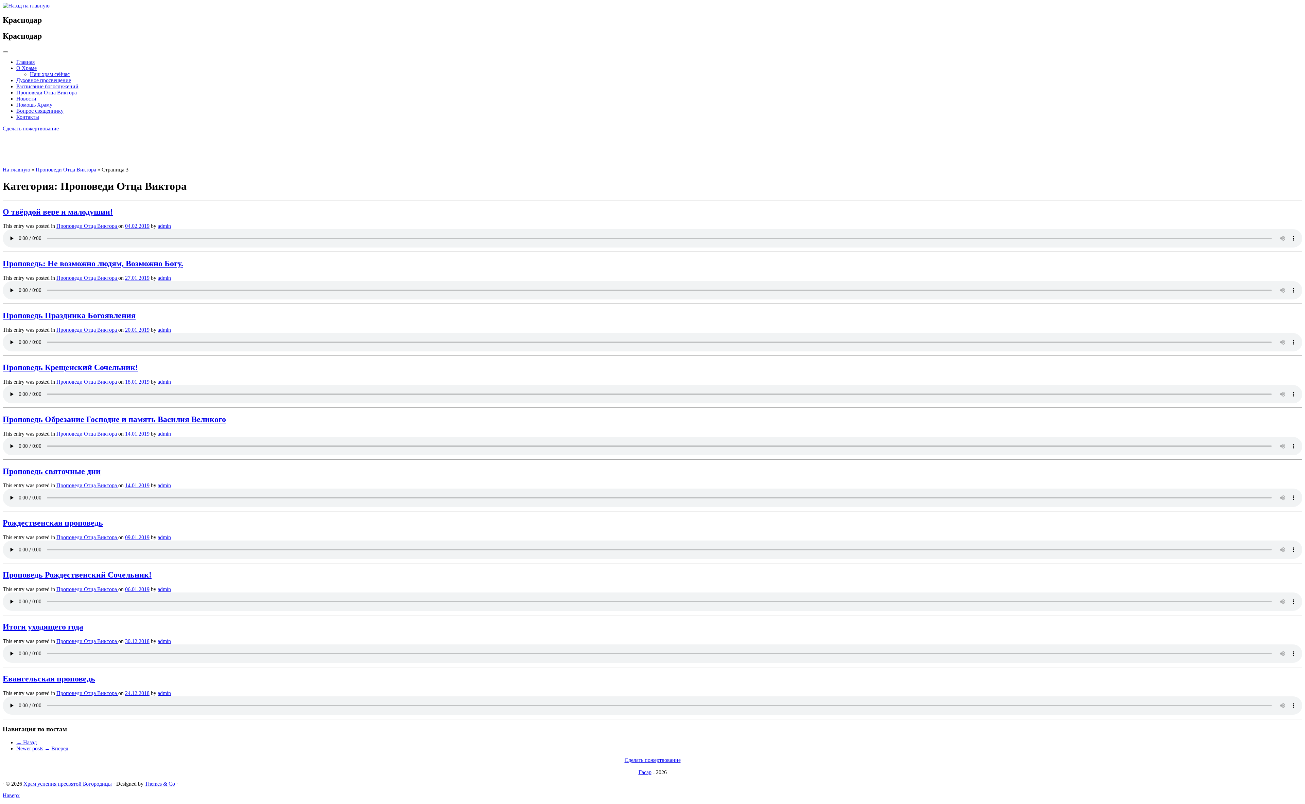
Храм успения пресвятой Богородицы (67, 784)
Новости (26, 99)
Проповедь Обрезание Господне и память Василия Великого (114, 419)
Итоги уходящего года (43, 626)
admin (164, 226)
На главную (16, 169)
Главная (25, 62)
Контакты (27, 117)
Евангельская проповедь (49, 678)
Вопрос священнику (40, 111)
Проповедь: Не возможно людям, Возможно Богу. (93, 263)
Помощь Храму (34, 105)
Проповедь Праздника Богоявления (69, 315)
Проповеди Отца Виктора (46, 92)
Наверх (11, 795)
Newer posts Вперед (42, 748)
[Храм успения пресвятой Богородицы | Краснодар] (26, 5)
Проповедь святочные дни (52, 471)
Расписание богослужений (47, 86)
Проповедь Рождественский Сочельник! (77, 574)
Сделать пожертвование (31, 128)
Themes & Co (160, 784)
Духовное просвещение (43, 80)
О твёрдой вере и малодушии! (58, 211)
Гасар (645, 772)
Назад (26, 742)
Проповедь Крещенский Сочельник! (70, 367)
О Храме (26, 68)
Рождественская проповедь (53, 522)
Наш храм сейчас (50, 74)
